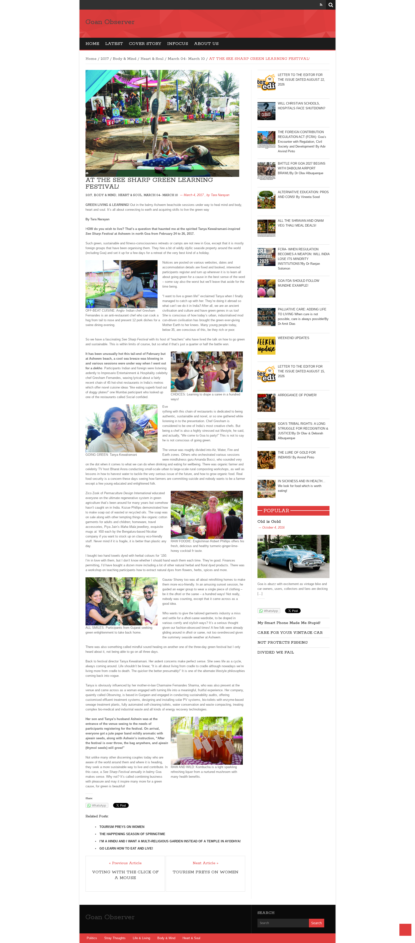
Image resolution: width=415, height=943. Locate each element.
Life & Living (141, 938)
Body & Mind (124, 58)
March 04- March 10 (186, 58)
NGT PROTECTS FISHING (282, 642)
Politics (92, 938)
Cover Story (145, 43)
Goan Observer (109, 22)
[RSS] (321, 4)
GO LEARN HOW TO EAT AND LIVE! (126, 848)
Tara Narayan (220, 195)
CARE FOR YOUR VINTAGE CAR (290, 632)
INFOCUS (177, 43)
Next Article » (205, 863)
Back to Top (405, 930)
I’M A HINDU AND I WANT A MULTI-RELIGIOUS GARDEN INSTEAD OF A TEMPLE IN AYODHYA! (170, 841)
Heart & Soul (152, 58)
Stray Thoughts (115, 938)
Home (92, 43)
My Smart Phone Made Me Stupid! (288, 622)
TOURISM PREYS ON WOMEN (121, 827)
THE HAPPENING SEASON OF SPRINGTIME (132, 834)
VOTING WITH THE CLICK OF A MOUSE (125, 875)
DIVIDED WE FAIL (275, 652)
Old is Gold (269, 521)
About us (206, 43)
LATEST (114, 43)
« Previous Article (125, 863)
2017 (105, 58)
